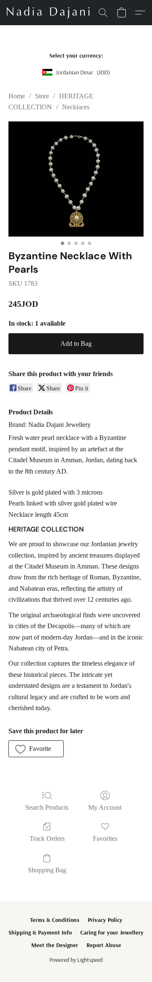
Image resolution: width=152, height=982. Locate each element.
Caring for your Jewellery (112, 932)
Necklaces (76, 107)
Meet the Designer (54, 945)
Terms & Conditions (54, 920)
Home (16, 96)
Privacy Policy (105, 920)
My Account (105, 807)
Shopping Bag (47, 870)
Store (42, 96)
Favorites (105, 838)
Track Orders (47, 838)
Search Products (46, 807)
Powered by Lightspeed (76, 960)
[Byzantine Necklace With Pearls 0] (76, 179)
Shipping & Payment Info (40, 932)
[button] (50, 12)
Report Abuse (104, 945)
